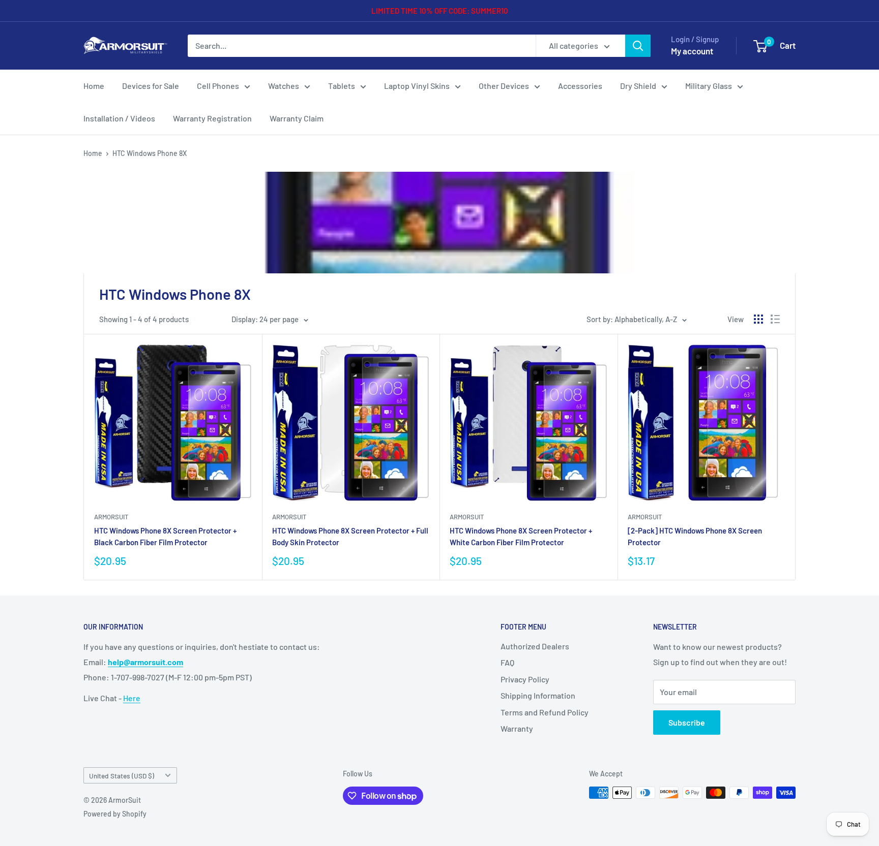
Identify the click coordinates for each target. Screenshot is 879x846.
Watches (283, 85)
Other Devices (504, 85)
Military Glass (708, 85)
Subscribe (686, 722)
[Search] (638, 46)
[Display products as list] (775, 319)
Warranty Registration (212, 118)
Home (93, 85)
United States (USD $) (121, 775)
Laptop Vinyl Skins (417, 85)
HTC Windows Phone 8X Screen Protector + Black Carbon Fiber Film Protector (165, 536)
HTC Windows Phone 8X (149, 153)
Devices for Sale (150, 85)
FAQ (507, 662)
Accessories (580, 85)
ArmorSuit (111, 517)
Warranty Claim (297, 118)
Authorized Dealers (535, 646)
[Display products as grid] (758, 319)
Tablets (341, 85)
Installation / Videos (119, 118)
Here (131, 698)
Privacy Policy (525, 679)
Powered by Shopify (114, 813)
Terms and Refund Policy (545, 712)
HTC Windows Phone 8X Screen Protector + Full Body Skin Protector (350, 536)
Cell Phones (218, 85)
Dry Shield (638, 85)
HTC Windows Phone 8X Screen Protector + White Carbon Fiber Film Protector (521, 536)
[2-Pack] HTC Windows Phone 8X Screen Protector (695, 536)
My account (692, 51)
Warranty (517, 728)
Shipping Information (538, 695)
